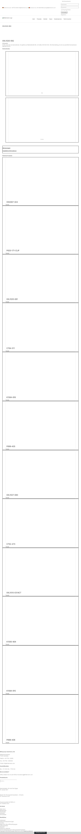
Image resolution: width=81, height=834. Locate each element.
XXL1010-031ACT (13, 593)
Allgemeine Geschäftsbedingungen (8, 824)
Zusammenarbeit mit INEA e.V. (7, 802)
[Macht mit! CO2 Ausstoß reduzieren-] (40, 792)
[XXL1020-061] (42, 53)
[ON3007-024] (40, 158)
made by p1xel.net (28, 831)
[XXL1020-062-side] (15, 36)
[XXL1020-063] (42, 99)
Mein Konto (3, 809)
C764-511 (10, 348)
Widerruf (2, 827)
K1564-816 (11, 397)
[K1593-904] (40, 597)
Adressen (2, 813)
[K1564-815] (40, 646)
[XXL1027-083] (40, 451)
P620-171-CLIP (12, 250)
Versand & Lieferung (5, 828)
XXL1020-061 (12, 299)
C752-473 (10, 544)
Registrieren (63, 14)
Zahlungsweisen (4, 825)
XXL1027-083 (12, 495)
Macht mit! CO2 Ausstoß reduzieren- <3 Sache (11, 795)
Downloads (3, 811)
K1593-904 (11, 642)
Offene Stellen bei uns (5, 774)
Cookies (2, 823)
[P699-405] (40, 402)
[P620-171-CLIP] (40, 206)
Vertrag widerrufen (40, 832)
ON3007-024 (12, 202)
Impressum (2, 820)
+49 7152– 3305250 (7, 760)
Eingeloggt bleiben (67, 9)
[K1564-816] (40, 353)
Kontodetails (3, 814)
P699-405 (10, 446)
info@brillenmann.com (9, 763)
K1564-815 (11, 691)
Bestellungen (3, 810)
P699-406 (10, 740)
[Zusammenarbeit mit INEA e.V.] (40, 799)
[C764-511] (40, 303)
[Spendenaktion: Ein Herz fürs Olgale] (40, 785)
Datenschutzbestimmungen (7, 821)
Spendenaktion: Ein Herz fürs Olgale (9, 788)
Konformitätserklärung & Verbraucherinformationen (12, 829)
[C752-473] (40, 499)
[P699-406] (40, 695)
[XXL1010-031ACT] (40, 548)
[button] (76, 19)
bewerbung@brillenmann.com (25, 774)
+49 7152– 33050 (8, 758)
